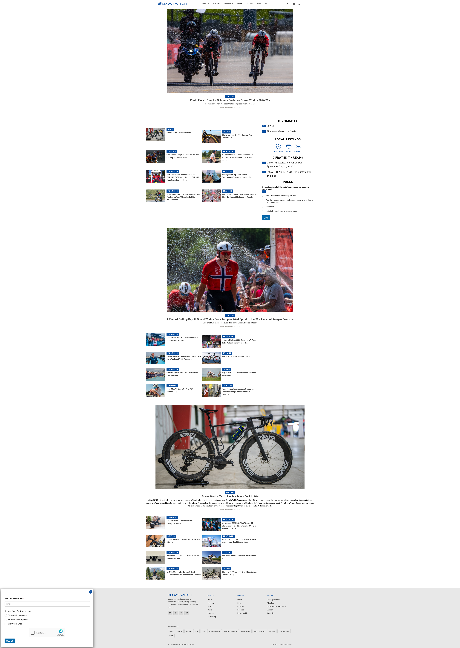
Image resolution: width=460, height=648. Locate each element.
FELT (203, 631)
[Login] (294, 3)
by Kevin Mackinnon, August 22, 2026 (230, 107)
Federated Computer (285, 644)
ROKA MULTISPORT (259, 631)
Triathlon (228, 151)
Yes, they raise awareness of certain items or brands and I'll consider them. (289, 201)
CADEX (171, 631)
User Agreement (273, 600)
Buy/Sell (216, 4)
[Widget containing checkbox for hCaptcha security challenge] (47, 632)
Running (211, 613)
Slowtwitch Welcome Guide (281, 131)
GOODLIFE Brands (214, 631)
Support (270, 610)
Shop (259, 4)
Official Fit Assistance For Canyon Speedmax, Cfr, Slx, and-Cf (284, 164)
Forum (239, 4)
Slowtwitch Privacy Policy (276, 606)
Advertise (270, 613)
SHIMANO (272, 631)
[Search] (288, 3)
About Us (270, 603)
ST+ (266, 4)
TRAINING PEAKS (284, 631)
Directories (228, 4)
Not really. (270, 207)
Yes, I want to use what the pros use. (281, 196)
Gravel (226, 132)
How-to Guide (242, 613)
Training (227, 171)
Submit (9, 641)
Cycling (172, 151)
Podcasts (249, 4)
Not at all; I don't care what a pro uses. (281, 211)
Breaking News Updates (18, 619)
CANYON (188, 631)
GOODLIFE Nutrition (230, 631)
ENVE (196, 631)
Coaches (278, 151)
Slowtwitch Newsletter (17, 615)
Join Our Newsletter (14, 598)
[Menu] (299, 3)
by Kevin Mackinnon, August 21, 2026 (230, 509)
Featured (230, 96)
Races (288, 151)
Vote (266, 218)
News (170, 129)
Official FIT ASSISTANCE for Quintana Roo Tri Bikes (289, 174)
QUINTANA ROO (245, 631)
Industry (227, 386)
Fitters (298, 151)
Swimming (212, 617)
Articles (205, 4)
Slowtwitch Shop (15, 624)
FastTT (180, 631)
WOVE (171, 636)
